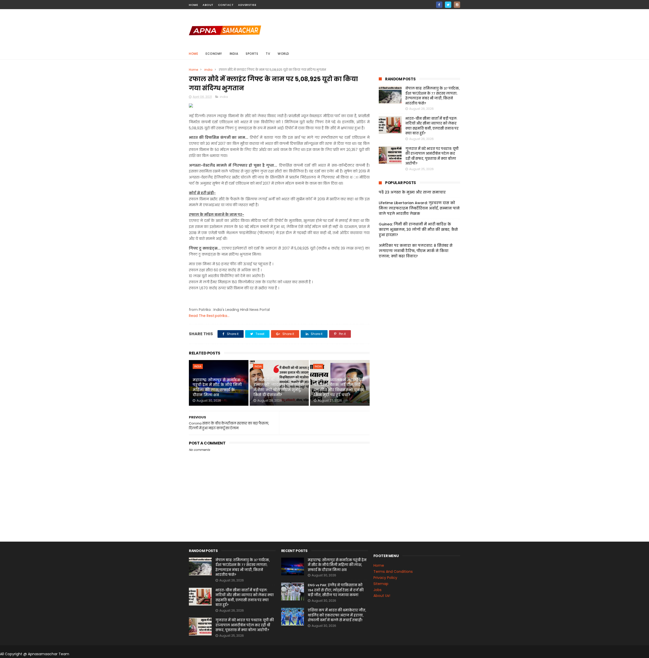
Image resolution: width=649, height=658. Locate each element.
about (208, 5)
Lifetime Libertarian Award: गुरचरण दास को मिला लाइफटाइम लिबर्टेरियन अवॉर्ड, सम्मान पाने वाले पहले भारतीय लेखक (419, 208)
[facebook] (439, 5)
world (283, 53)
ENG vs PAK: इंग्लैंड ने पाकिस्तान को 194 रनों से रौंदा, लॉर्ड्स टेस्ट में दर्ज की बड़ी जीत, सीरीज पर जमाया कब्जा (336, 590)
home (193, 5)
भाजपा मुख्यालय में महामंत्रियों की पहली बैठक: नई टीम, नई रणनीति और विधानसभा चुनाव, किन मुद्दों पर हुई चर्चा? (339, 387)
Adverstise (247, 5)
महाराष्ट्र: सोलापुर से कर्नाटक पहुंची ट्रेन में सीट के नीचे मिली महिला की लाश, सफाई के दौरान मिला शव (217, 387)
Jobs (377, 589)
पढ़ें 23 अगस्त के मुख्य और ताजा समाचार (412, 192)
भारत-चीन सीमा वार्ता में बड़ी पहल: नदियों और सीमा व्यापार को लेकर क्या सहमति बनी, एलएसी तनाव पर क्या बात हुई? (432, 126)
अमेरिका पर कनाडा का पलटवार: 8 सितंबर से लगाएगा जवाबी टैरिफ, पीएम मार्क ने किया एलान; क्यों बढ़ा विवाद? (416, 251)
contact (226, 5)
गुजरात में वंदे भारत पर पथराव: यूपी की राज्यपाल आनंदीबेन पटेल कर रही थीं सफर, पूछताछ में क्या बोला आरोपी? (432, 156)
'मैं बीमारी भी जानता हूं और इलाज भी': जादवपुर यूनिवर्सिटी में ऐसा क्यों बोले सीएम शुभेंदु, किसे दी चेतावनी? (279, 387)
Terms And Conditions (393, 571)
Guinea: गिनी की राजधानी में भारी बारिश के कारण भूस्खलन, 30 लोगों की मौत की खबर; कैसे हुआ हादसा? (418, 229)
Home (193, 53)
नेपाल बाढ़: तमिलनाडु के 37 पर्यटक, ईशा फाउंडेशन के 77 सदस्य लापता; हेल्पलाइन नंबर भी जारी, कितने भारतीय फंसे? (432, 96)
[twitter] (448, 5)
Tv (268, 53)
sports (252, 53)
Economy (214, 53)
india (234, 53)
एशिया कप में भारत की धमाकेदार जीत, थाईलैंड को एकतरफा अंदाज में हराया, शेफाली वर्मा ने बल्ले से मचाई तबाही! (337, 615)
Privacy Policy (385, 577)
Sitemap (380, 583)
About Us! (381, 595)
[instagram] (457, 5)
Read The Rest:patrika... (209, 315)
